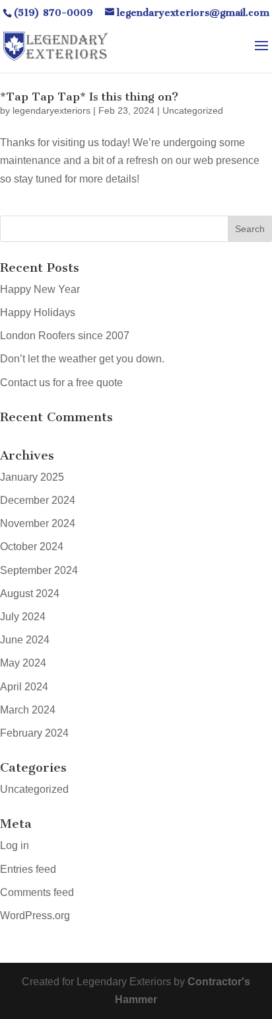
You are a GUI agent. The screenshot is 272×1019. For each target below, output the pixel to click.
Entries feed (28, 869)
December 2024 (37, 500)
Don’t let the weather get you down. (82, 358)
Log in (14, 845)
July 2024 (23, 616)
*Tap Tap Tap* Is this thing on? (89, 96)
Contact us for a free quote (61, 382)
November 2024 (37, 523)
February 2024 (34, 733)
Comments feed (37, 892)
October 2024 (31, 546)
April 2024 (24, 686)
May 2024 (23, 663)
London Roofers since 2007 (64, 335)
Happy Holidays (37, 312)
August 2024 (29, 593)
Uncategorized (192, 110)
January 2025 (32, 477)
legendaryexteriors (51, 110)
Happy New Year (40, 289)
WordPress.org (35, 915)
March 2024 (27, 709)
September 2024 (39, 570)
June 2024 (25, 639)
